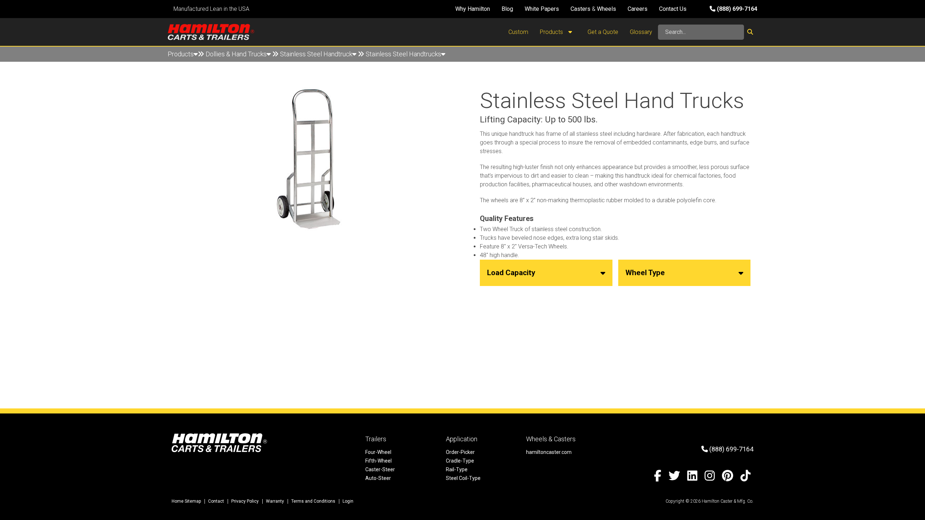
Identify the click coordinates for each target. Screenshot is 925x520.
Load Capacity (511, 272)
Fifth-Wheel (378, 461)
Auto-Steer (378, 478)
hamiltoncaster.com (549, 452)
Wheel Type (645, 272)
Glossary (641, 32)
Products (552, 32)
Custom (518, 32)
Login (348, 501)
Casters (580, 8)
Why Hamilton (472, 8)
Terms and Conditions (313, 501)
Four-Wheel (378, 452)
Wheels (606, 8)
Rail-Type (457, 469)
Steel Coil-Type (463, 478)
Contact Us (673, 8)
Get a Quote (603, 32)
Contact (216, 501)
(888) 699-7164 (736, 8)
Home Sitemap (186, 501)
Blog (507, 8)
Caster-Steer (380, 469)
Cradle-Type (460, 461)
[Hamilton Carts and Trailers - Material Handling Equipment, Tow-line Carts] (211, 32)
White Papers (542, 8)
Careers (638, 8)
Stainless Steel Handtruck (316, 54)
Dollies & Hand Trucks (236, 54)
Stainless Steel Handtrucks (403, 54)
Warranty (275, 501)
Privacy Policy (245, 501)
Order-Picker (460, 452)
